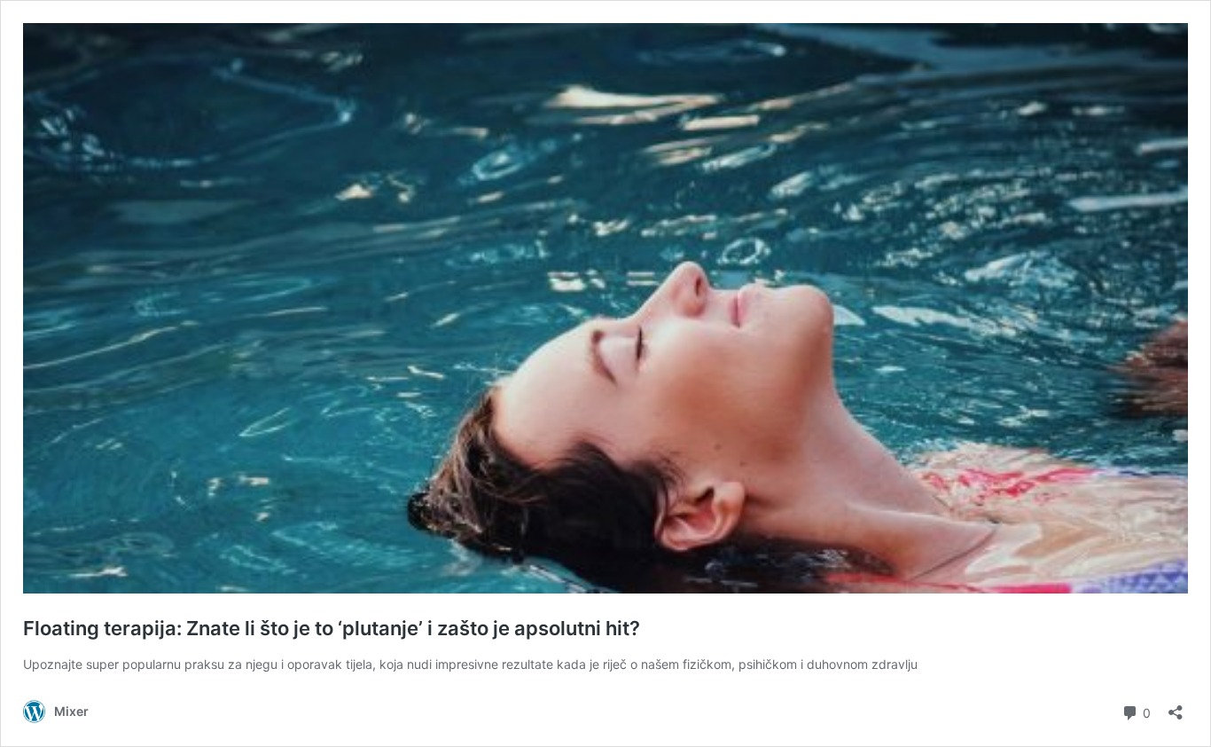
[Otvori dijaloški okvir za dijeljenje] (1175, 706)
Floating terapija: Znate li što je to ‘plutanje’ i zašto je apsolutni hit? (331, 628)
